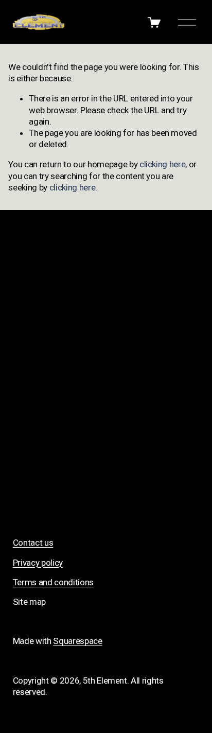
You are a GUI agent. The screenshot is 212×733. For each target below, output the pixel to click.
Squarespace (77, 641)
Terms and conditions (53, 582)
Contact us (33, 542)
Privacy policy (38, 562)
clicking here (162, 164)
